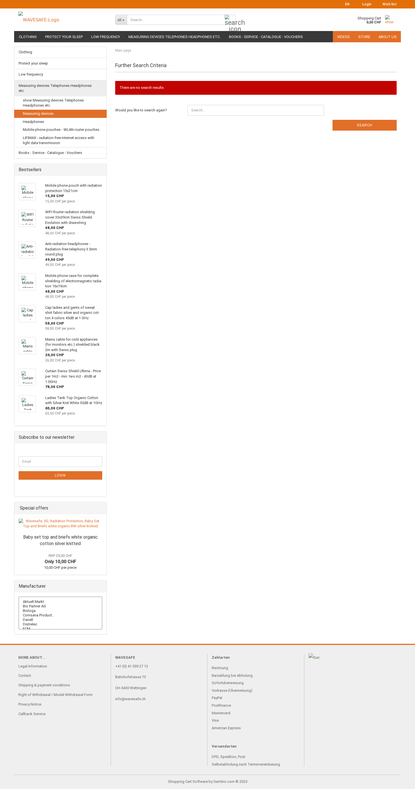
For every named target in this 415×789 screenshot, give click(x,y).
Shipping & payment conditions (44, 685)
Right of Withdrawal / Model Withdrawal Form (55, 695)
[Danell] (60, 620)
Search (364, 125)
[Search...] (230, 20)
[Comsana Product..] (60, 615)
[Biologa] (60, 611)
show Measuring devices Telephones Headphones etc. (53, 103)
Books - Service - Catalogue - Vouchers (266, 37)
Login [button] (366, 4)
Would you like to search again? (141, 110)
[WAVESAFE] (62, 19)
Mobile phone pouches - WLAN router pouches (61, 129)
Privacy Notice (29, 704)
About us (388, 37)
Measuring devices (38, 113)
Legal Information (32, 666)
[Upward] (399, 780)
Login (60, 475)
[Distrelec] (60, 624)
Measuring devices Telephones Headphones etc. (174, 37)
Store (364, 37)
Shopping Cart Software (188, 781)
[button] (345, 4)
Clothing (28, 37)
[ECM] (60, 629)
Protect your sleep (64, 37)
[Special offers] (100, 508)
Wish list (389, 4)
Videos (343, 37)
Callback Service (31, 714)
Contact (24, 675)
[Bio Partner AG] (60, 606)
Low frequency (105, 37)
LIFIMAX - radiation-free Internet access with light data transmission (58, 140)
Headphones (33, 122)
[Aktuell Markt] (60, 602)
